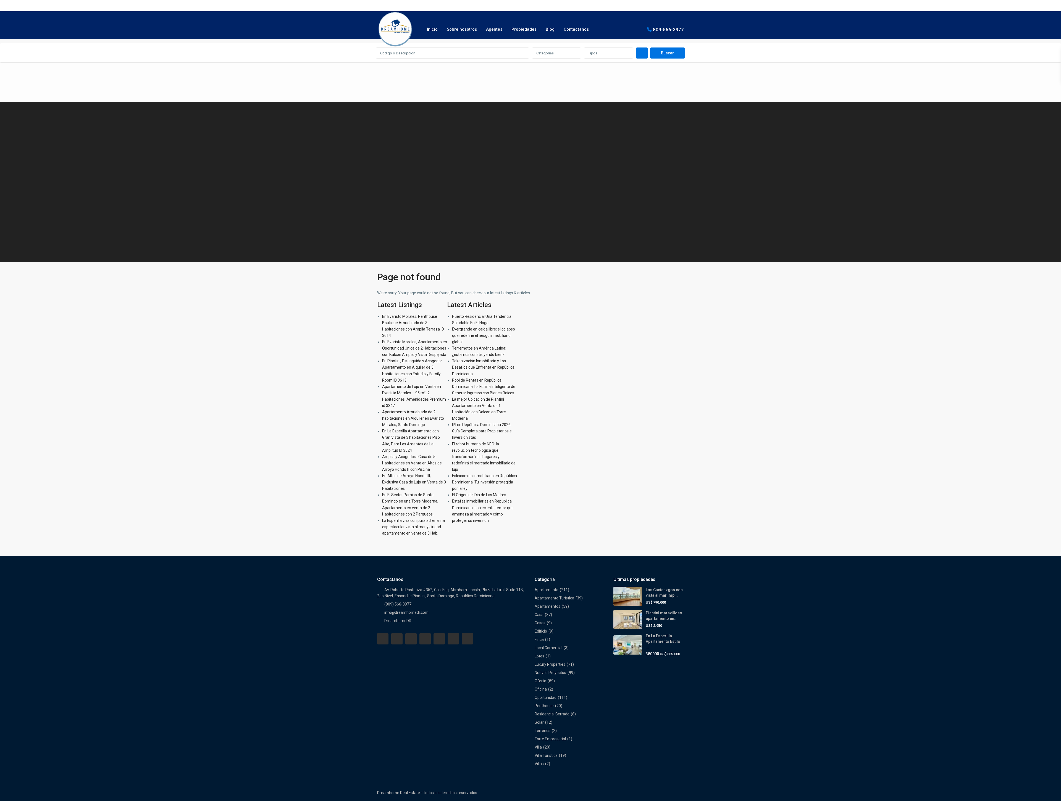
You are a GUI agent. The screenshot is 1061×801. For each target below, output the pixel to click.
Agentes (494, 29)
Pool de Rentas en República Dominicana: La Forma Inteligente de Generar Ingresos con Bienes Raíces (483, 386)
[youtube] (453, 638)
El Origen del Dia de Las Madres (479, 495)
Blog (550, 29)
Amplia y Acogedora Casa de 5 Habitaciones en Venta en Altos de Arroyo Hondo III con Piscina (412, 463)
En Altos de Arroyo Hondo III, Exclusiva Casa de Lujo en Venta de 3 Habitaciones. (414, 482)
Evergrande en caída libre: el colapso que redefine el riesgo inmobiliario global (483, 335)
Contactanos (576, 29)
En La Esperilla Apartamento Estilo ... (663, 641)
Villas (539, 764)
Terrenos (542, 730)
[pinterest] (439, 638)
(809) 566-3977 (397, 604)
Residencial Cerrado (552, 714)
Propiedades (524, 29)
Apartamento (546, 590)
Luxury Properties (550, 664)
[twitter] (411, 638)
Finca (539, 639)
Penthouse (544, 706)
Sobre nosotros (462, 29)
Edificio (541, 631)
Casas (540, 623)
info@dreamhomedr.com (406, 612)
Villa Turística (546, 755)
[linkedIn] (425, 638)
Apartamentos (547, 606)
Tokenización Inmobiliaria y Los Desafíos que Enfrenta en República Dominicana (483, 367)
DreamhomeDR (397, 620)
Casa (539, 614)
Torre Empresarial (550, 739)
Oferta (540, 681)
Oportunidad (545, 697)
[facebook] (382, 638)
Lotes (539, 656)
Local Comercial (548, 648)
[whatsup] (397, 638)
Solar (539, 722)
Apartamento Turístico (554, 598)
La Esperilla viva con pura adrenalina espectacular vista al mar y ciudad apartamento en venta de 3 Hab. (413, 526)
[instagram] (467, 638)
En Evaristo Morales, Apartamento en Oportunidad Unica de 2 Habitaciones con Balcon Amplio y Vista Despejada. (414, 348)
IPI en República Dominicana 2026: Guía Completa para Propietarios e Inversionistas (482, 431)
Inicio (432, 29)
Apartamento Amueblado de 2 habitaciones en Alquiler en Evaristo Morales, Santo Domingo (413, 418)
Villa (538, 747)
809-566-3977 (668, 29)
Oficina (541, 689)
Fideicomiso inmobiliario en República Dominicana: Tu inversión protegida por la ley (484, 482)
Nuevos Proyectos (550, 672)
